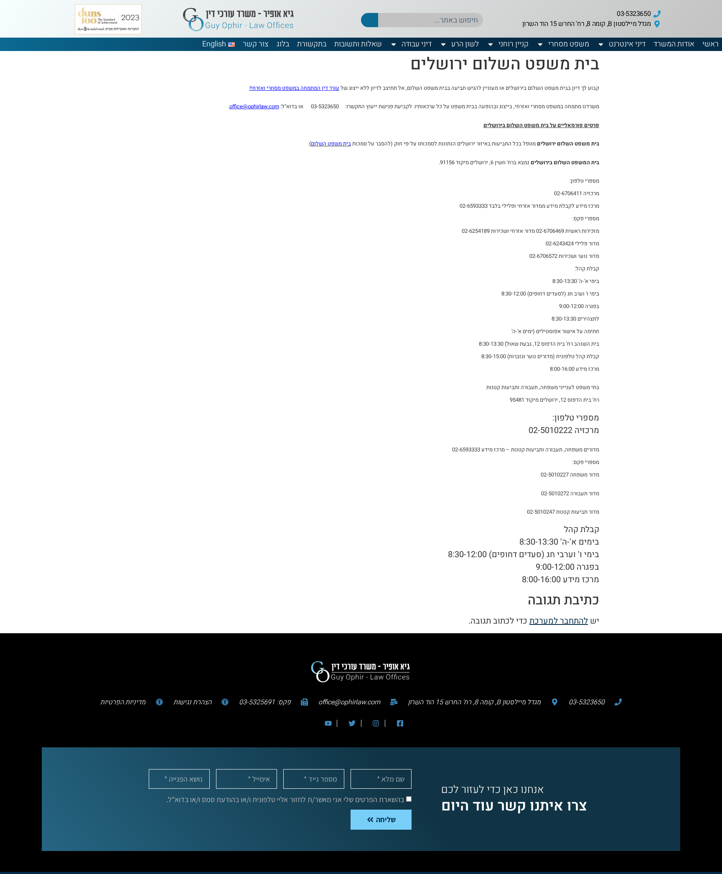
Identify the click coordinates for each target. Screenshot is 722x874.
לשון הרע (465, 44)
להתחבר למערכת (558, 621)
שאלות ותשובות (358, 44)
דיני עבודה (417, 44)
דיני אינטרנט (627, 44)
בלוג (283, 44)
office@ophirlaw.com (254, 106)
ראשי (710, 44)
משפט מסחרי (568, 44)
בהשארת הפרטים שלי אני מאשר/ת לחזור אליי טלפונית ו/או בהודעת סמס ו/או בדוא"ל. (285, 799)
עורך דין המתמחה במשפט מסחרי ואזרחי (295, 88)
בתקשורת (311, 44)
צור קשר (256, 44)
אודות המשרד (673, 44)
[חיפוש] (369, 20)
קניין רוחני (513, 44)
